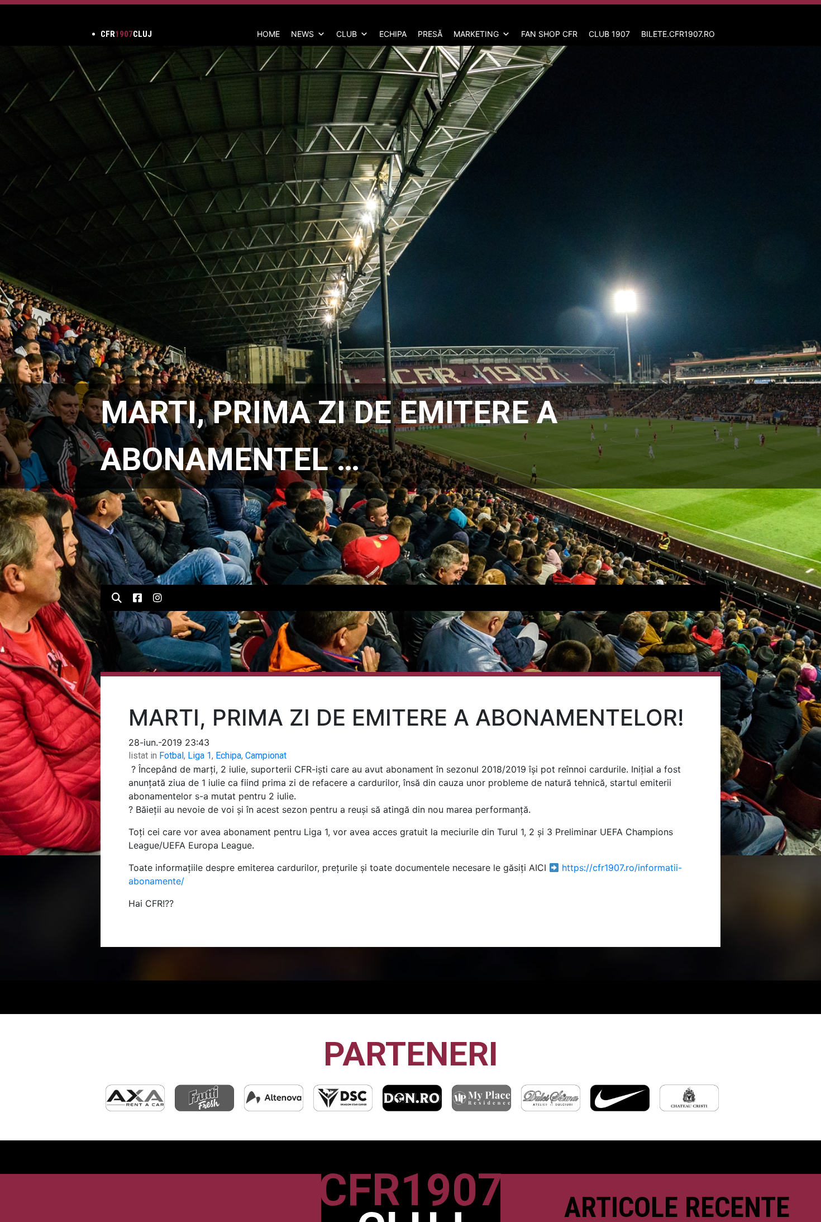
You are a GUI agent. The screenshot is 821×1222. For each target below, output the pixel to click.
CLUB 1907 (609, 34)
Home (268, 34)
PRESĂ (430, 34)
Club (346, 34)
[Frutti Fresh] (135, 1097)
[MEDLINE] (689, 1097)
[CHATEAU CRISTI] (620, 1097)
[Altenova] (204, 1097)
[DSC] (273, 1097)
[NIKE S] (550, 1097)
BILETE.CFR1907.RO (678, 34)
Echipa (228, 755)
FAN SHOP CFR (549, 34)
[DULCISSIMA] (481, 1097)
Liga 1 (200, 755)
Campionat (266, 755)
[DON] (343, 1097)
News (302, 34)
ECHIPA (393, 34)
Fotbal (171, 755)
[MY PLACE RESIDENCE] (412, 1097)
